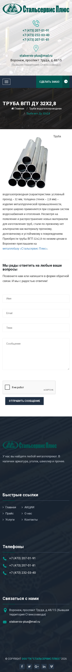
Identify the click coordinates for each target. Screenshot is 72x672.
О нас (28, 513)
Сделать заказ (49, 81)
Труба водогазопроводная (45, 108)
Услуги (10, 519)
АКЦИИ (29, 507)
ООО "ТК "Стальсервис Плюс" (41, 658)
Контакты (31, 519)
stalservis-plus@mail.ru (36, 55)
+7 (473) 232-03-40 (36, 35)
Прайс (9, 513)
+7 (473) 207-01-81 (36, 39)
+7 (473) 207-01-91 (36, 30)
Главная (19, 108)
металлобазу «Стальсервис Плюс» (25, 249)
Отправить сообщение (24, 401)
